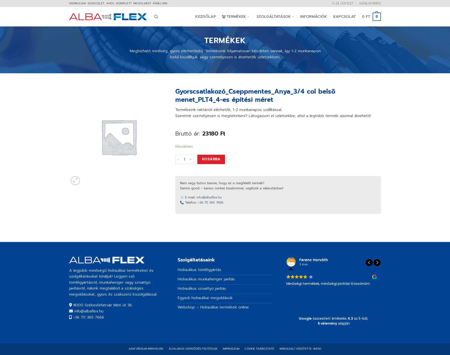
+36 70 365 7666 (210, 202)
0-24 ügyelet (343, 3)
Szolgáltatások (274, 16)
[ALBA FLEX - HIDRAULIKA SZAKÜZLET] (108, 17)
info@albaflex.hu (209, 197)
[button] (377, 262)
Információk (313, 16)
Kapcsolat (344, 16)
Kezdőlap (205, 16)
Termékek (236, 16)
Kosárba (211, 159)
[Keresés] (156, 16)
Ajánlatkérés (370, 3)
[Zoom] (75, 180)
